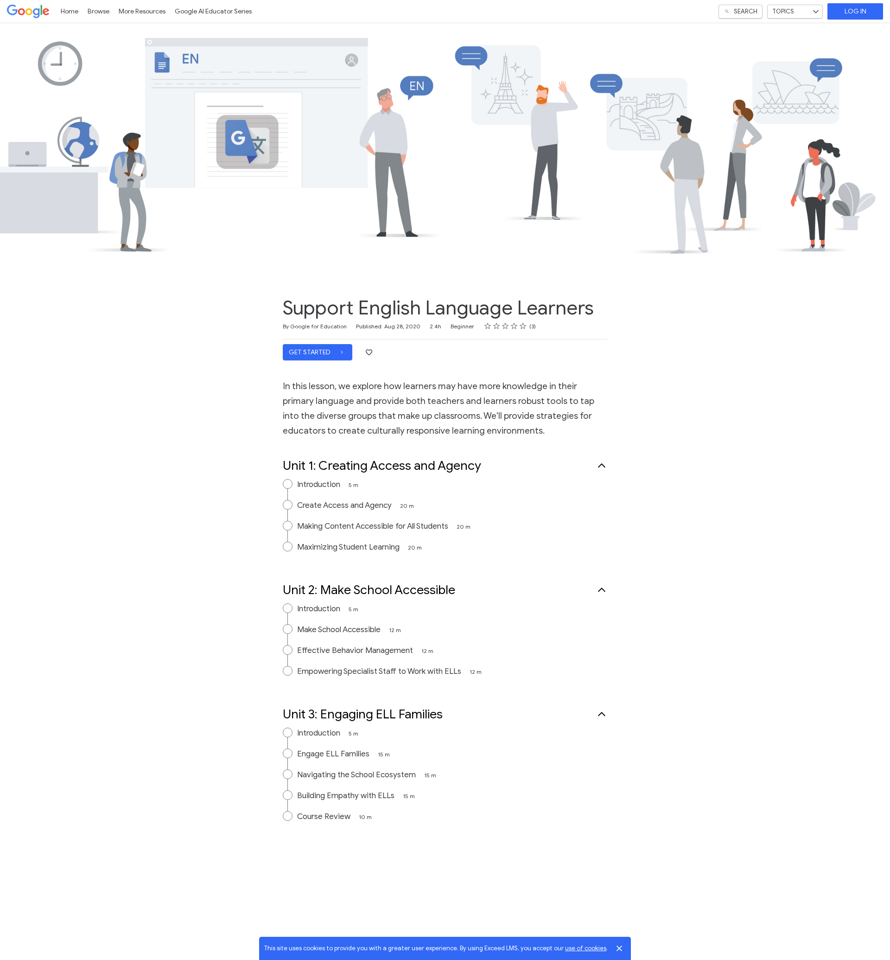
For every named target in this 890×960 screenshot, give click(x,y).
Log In (855, 11)
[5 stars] (523, 326)
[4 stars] (514, 326)
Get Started (310, 352)
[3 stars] (505, 326)
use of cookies (585, 948)
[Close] (619, 948)
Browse (98, 11)
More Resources (142, 11)
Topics (783, 11)
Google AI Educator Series (213, 11)
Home (69, 11)
